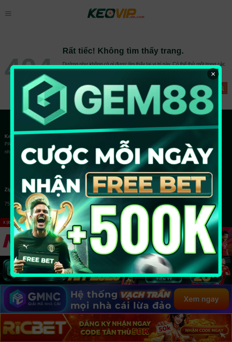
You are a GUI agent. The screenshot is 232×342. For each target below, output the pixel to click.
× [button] (213, 73)
